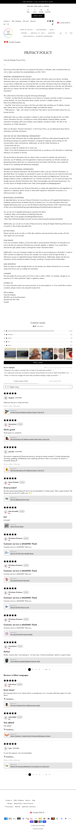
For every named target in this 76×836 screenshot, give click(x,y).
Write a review (38, 362)
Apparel (24, 33)
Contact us (7, 21)
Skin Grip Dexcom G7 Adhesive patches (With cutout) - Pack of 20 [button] (29, 439)
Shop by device (26, 30)
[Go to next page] (50, 669)
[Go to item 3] (35, 353)
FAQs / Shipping (19, 800)
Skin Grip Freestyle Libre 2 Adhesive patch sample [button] (25, 705)
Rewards (33, 21)
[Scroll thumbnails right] (70, 353)
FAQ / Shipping (16, 21)
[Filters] (6, 387)
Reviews (10, 803)
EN (5, 24)
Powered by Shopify (38, 829)
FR (8, 24)
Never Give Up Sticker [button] (17, 526)
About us (27, 800)
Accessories (41, 30)
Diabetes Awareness (44, 36)
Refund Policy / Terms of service (23, 803)
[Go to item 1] (10, 353)
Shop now (38, 16)
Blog (33, 800)
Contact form (36, 288)
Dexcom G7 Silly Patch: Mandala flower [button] (22, 553)
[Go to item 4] (47, 353)
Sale (43, 33)
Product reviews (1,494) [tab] (21, 381)
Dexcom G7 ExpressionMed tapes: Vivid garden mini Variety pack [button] (29, 766)
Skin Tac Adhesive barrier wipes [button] (19, 500)
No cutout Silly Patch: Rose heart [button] (19, 580)
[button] (38, 331)
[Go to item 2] (22, 353)
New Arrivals (29, 36)
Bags (52, 30)
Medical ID (35, 33)
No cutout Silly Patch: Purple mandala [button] (21, 634)
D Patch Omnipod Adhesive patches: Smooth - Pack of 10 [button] (27, 412)
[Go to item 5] (59, 353)
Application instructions (29, 807)
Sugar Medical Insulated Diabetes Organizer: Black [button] (25, 661)
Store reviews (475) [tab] (55, 381)
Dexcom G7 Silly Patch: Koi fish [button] (19, 607)
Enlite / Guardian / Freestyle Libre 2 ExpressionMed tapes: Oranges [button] (30, 736)
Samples (51, 33)
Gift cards (26, 21)
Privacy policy (9, 807)
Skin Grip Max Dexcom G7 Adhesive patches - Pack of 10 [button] (27, 470)
